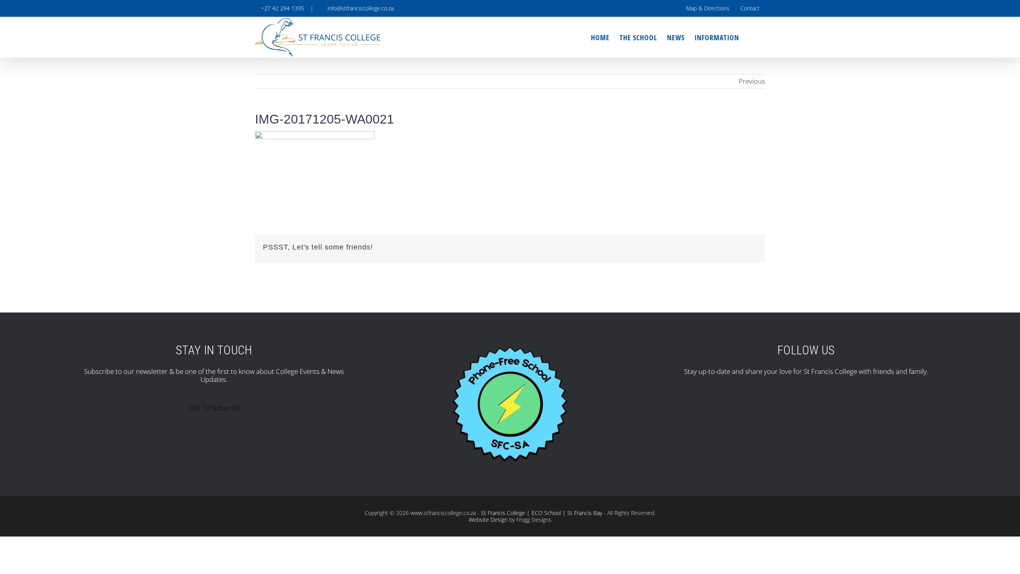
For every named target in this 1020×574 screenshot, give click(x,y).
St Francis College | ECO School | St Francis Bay (541, 513)
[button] (752, 37)
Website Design (488, 519)
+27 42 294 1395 (281, 8)
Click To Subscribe (213, 407)
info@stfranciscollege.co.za (359, 8)
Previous (752, 81)
